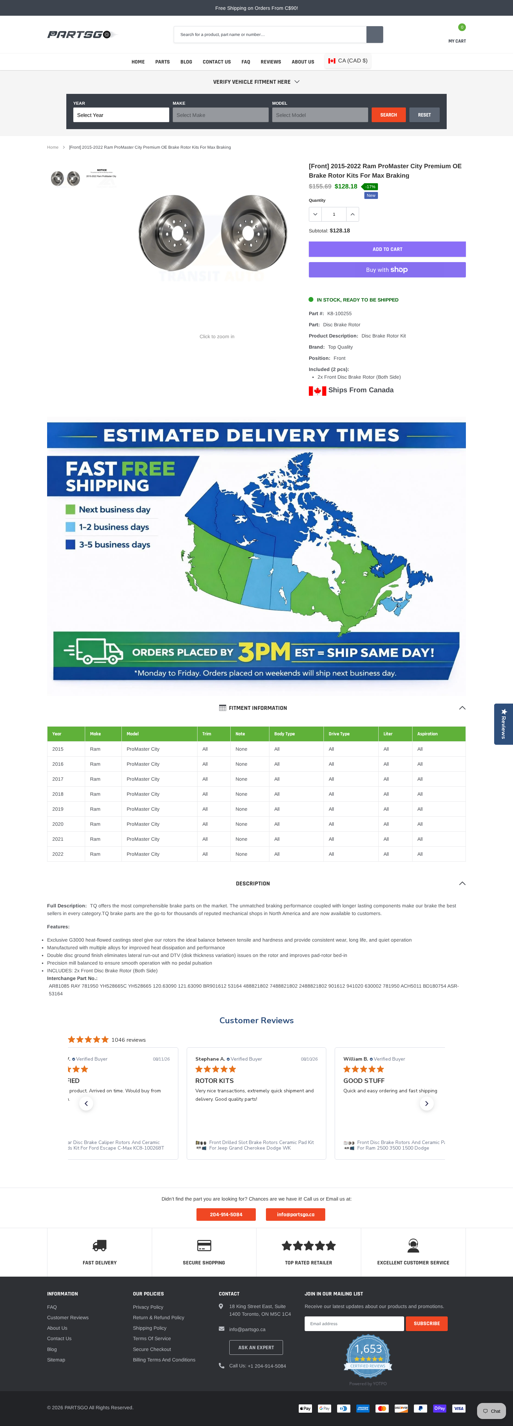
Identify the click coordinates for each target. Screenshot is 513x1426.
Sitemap (56, 1359)
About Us (303, 62)
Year (79, 103)
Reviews (271, 62)
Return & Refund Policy (158, 1317)
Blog (186, 62)
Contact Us (217, 62)
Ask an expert (256, 1347)
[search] (374, 34)
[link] (65, 181)
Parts (162, 62)
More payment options (387, 287)
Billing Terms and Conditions (164, 1359)
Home (138, 62)
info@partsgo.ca (247, 1329)
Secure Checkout (152, 1349)
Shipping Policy (149, 1328)
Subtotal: (318, 230)
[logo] (83, 34)
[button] (86, 1104)
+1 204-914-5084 (267, 1366)
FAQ (245, 62)
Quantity (317, 200)
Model (279, 103)
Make (179, 103)
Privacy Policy (148, 1307)
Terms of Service (152, 1338)
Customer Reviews (257, 1020)
